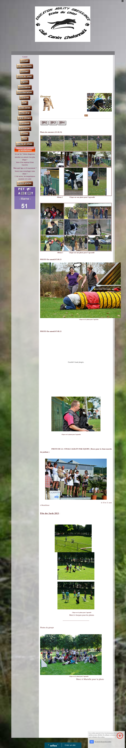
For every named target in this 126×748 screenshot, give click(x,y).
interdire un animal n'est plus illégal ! (25, 158)
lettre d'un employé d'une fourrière (25, 163)
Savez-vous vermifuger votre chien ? (25, 172)
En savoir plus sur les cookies (103, 741)
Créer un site (70, 745)
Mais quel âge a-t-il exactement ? (24, 168)
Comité (24, 57)
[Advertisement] (24, 259)
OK (92, 742)
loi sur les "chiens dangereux (25, 154)
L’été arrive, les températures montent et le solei (25, 177)
